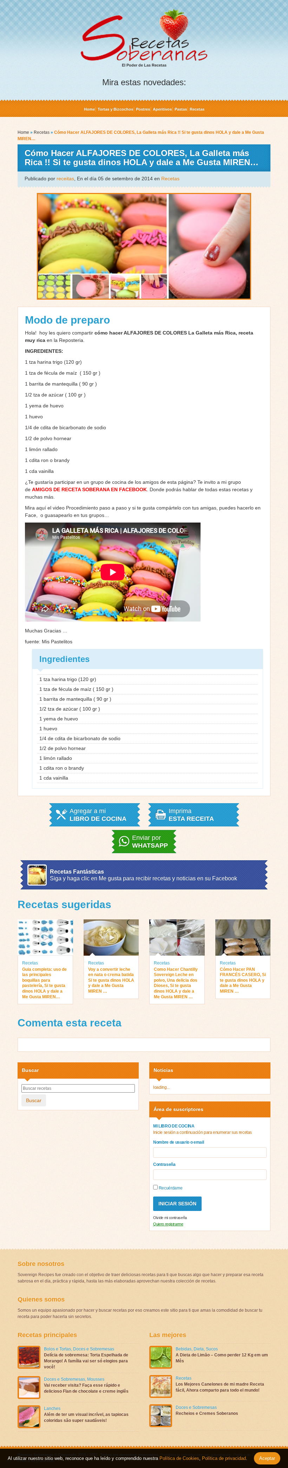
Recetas (197, 109)
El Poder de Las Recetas (144, 65)
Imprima (191, 814)
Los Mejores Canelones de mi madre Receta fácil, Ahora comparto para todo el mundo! (220, 1387)
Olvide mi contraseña (170, 1218)
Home (89, 109)
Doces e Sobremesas (93, 1349)
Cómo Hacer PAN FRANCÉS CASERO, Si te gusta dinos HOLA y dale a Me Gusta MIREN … (243, 980)
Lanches (52, 1408)
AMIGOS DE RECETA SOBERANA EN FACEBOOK (89, 489)
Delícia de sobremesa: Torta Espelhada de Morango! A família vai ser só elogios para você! (86, 1361)
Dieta (199, 1349)
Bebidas (183, 1349)
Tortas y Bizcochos (115, 109)
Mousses (95, 1379)
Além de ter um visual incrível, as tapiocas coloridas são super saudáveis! (86, 1417)
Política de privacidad (223, 1458)
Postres (143, 109)
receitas (65, 178)
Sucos (212, 1349)
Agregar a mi (98, 814)
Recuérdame (170, 1188)
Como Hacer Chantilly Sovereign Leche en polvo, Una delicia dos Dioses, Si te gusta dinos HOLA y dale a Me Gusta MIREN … (176, 983)
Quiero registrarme (168, 1224)
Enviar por (150, 841)
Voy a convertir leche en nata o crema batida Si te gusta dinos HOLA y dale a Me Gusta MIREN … (111, 980)
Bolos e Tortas (57, 1349)
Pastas (181, 109)
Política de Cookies (179, 1458)
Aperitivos (162, 109)
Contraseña (164, 1164)
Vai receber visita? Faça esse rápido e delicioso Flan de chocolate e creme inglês (86, 1388)
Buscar (33, 1100)
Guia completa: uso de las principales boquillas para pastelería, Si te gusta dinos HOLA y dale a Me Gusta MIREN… (44, 983)
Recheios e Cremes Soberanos (207, 1413)
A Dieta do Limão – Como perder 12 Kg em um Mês (222, 1358)
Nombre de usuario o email (178, 1142)
